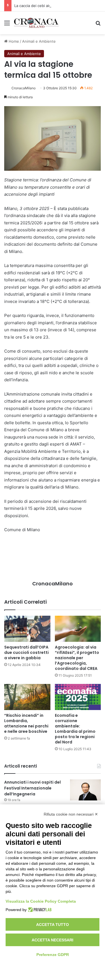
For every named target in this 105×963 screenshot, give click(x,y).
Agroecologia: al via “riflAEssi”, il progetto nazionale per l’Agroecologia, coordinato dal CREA (77, 657)
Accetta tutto (52, 924)
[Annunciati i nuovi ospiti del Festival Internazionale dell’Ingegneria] (85, 789)
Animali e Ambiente (39, 41)
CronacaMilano (23, 88)
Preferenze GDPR (52, 954)
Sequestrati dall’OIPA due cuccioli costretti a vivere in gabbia (26, 652)
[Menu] (7, 25)
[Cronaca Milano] (36, 22)
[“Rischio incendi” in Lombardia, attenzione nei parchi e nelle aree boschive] (27, 697)
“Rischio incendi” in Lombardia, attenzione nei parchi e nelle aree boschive (26, 723)
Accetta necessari (52, 940)
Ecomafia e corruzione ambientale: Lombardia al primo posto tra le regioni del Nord (75, 729)
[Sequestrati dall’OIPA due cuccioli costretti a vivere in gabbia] (27, 629)
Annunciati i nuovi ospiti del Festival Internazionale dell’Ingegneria (32, 788)
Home (13, 41)
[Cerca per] (98, 25)
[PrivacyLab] (39, 909)
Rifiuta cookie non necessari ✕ (71, 814)
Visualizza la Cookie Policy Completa (41, 901)
